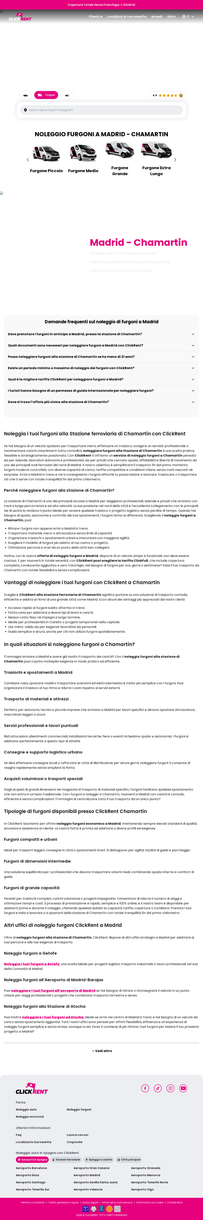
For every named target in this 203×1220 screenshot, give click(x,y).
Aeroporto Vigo (142, 1189)
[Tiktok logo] (158, 1088)
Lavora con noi (77, 1135)
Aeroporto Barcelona (31, 1168)
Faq (18, 1135)
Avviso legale (90, 1202)
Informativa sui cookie (149, 1202)
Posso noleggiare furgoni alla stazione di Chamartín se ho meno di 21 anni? (71, 356)
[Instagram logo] (170, 1088)
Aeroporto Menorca (145, 1175)
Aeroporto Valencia (88, 1189)
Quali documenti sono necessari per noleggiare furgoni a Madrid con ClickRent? (75, 345)
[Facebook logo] (145, 1088)
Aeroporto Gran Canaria (91, 1168)
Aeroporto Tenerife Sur (32, 1189)
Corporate (74, 1142)
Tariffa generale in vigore (63, 1202)
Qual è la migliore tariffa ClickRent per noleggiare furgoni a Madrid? (65, 379)
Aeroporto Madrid (87, 1175)
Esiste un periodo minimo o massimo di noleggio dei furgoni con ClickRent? (71, 368)
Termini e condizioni (32, 1202)
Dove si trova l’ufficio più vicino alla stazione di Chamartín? (58, 402)
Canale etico (175, 1202)
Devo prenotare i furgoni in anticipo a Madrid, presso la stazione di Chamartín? (75, 334)
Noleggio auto (26, 1110)
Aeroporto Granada (145, 1168)
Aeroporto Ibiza (27, 1175)
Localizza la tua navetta (127, 16)
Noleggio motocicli (30, 1117)
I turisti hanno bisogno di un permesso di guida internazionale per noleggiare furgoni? (81, 390)
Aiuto (171, 16)
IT (188, 16)
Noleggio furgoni (79, 1110)
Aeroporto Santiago (31, 1182)
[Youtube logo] (183, 1088)
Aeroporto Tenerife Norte (149, 1182)
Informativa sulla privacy (117, 1202)
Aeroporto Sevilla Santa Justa (96, 1182)
